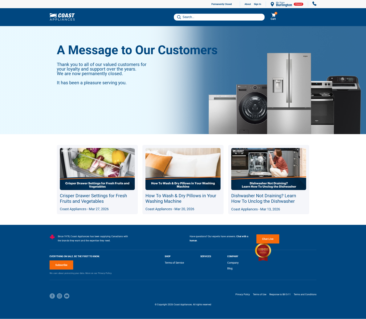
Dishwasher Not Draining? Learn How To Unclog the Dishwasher (263, 198)
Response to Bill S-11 (280, 294)
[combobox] (219, 17)
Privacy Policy (242, 294)
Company (233, 262)
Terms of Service (174, 262)
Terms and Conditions (305, 294)
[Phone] (314, 4)
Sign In (257, 4)
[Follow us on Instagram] (59, 296)
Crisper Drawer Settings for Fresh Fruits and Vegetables (93, 198)
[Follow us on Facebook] (52, 296)
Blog (230, 268)
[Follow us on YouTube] (66, 296)
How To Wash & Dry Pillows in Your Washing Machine (180, 198)
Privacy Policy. (105, 273)
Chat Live (268, 238)
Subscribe (61, 264)
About (248, 4)
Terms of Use (259, 294)
